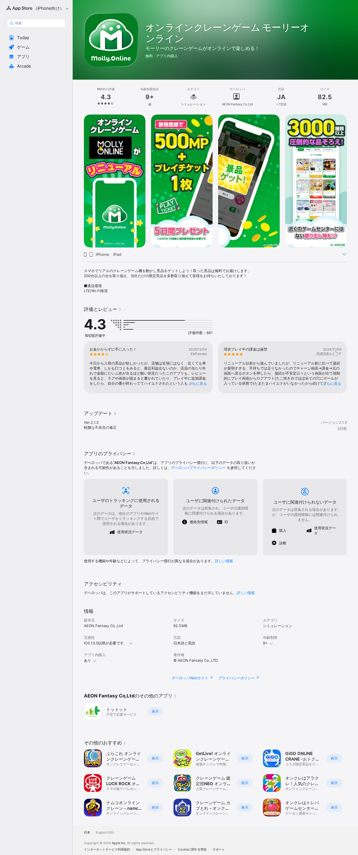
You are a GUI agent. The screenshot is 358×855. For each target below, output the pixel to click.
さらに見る (198, 383)
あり (87, 660)
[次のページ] (352, 181)
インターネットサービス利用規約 (107, 849)
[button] (36, 38)
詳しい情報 (224, 561)
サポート (219, 849)
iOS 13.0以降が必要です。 (105, 643)
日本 (87, 832)
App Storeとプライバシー (154, 849)
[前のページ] (78, 181)
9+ (265, 643)
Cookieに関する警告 (192, 849)
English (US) (105, 832)
